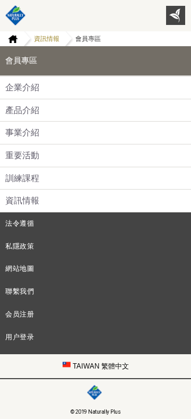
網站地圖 (19, 268)
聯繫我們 (19, 291)
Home (9, 39)
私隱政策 (19, 246)
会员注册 (19, 314)
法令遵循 (19, 223)
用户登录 (19, 337)
